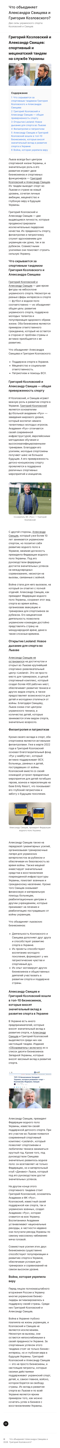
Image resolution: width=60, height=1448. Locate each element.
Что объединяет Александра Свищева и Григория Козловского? (30, 12)
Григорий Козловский (33, 405)
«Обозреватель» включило (25, 1047)
